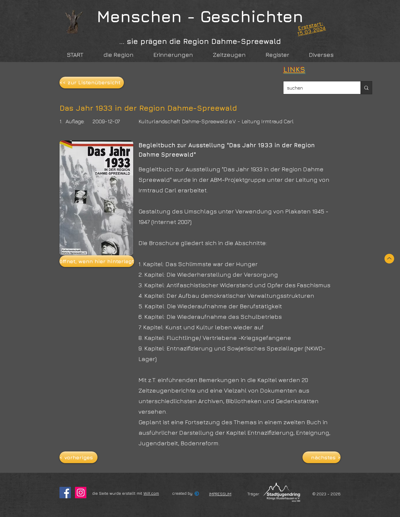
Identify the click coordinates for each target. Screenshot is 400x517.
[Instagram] (80, 492)
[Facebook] (65, 492)
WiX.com (151, 493)
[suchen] (366, 87)
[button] (96, 261)
